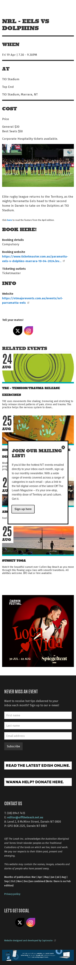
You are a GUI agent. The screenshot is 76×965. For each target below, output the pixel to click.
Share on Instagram (28, 330)
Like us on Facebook (8, 922)
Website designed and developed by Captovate (28, 940)
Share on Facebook (6, 330)
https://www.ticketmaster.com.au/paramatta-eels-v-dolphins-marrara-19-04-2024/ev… (35, 258)
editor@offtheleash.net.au (25, 817)
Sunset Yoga (14, 560)
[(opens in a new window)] (38, 630)
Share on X (17, 330)
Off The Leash (10, 6)
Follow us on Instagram (30, 922)
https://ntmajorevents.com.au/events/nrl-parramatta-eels (32, 300)
